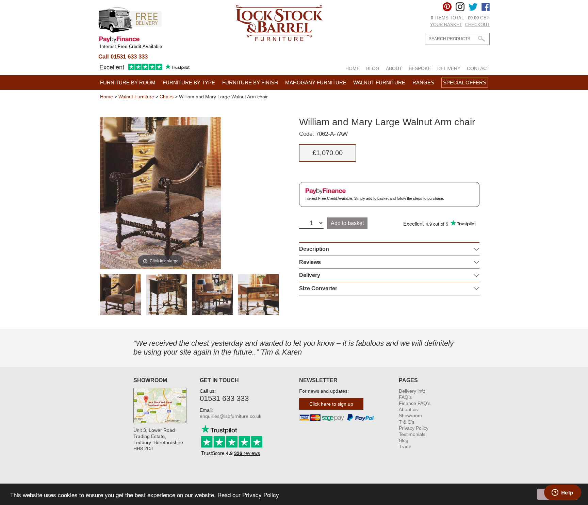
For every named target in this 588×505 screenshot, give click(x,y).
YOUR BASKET (446, 24)
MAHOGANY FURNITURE (315, 82)
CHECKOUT (477, 24)
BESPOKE (420, 68)
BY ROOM (128, 82)
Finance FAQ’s (414, 403)
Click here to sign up (331, 404)
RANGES (423, 82)
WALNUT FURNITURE (379, 82)
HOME (352, 68)
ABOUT (394, 68)
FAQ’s (405, 397)
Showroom (410, 415)
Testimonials (412, 434)
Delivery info (412, 391)
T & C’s (406, 422)
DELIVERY (448, 68)
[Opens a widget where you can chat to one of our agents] (562, 493)
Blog (403, 440)
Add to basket (347, 223)
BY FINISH (250, 82)
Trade (405, 446)
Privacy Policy (413, 428)
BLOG (372, 68)
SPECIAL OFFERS (464, 82)
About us (408, 409)
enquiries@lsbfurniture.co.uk (230, 416)
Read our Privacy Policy (248, 494)
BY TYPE (189, 82)
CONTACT (478, 68)
